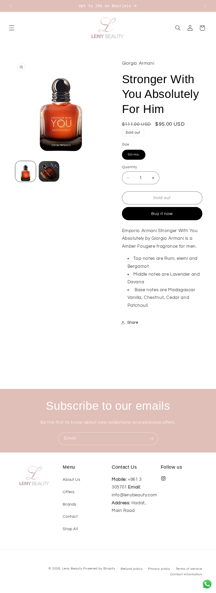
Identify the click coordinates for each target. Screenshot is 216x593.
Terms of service (189, 568)
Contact (70, 517)
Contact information (186, 574)
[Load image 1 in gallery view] (25, 171)
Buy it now (162, 213)
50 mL (136, 156)
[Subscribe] (151, 438)
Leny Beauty (72, 568)
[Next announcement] (205, 6)
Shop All (70, 529)
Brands (69, 504)
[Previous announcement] (10, 6)
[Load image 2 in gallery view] (49, 171)
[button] (12, 28)
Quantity (129, 167)
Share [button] (132, 322)
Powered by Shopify (99, 568)
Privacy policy (159, 568)
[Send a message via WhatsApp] (207, 584)
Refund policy (132, 568)
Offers (69, 492)
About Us (71, 480)
